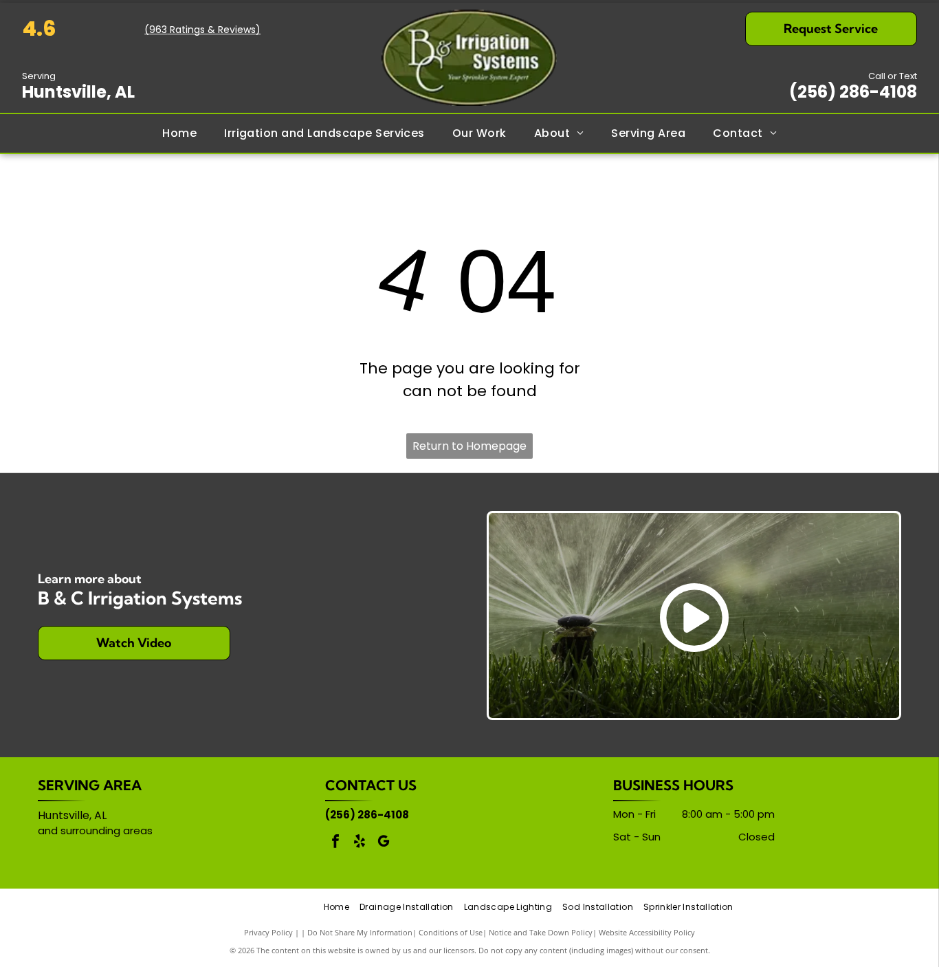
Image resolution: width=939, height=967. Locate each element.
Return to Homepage (469, 446)
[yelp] (359, 843)
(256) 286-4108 (853, 91)
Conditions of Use (451, 932)
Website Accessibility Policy (647, 932)
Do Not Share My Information (359, 932)
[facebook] (335, 843)
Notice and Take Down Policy (541, 932)
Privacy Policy (268, 932)
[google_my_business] (383, 843)
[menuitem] (179, 133)
